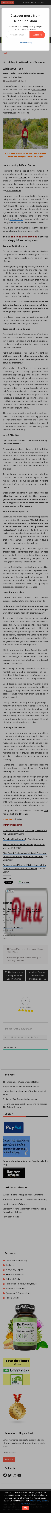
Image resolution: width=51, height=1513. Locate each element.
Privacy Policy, (36, 1501)
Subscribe (37, 34)
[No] (47, 1501)
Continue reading (26, 42)
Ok (25, 1508)
